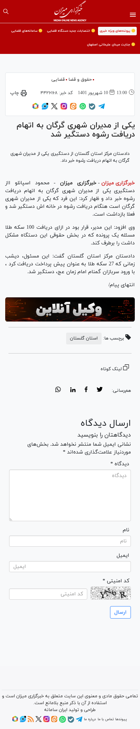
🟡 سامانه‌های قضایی (26, 30)
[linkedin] (73, 390)
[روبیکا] (35, 108)
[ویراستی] (45, 108)
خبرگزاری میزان (118, 183)
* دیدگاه (119, 464)
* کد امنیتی (116, 581)
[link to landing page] (70, 11)
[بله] (92, 108)
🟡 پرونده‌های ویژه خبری (117, 30)
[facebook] (86, 390)
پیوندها (121, 719)
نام (126, 530)
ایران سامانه (55, 710)
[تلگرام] (101, 108)
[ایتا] (73, 108)
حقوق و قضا (80, 79)
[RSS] (31, 721)
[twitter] (100, 390)
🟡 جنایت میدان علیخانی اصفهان (111, 44)
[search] (5, 11)
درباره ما (90, 719)
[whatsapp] (58, 390)
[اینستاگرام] (64, 108)
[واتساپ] (82, 108)
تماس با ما (106, 719)
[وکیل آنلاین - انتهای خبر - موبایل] (70, 309)
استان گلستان (84, 338)
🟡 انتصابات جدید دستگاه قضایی (71, 30)
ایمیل (123, 555)
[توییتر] (54, 108)
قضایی (58, 79)
